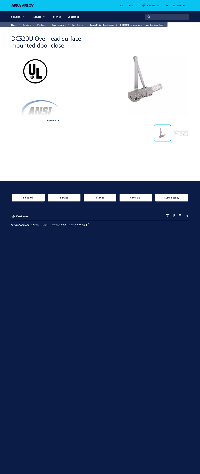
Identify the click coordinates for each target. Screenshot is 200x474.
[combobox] (167, 17)
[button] (24, 16)
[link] (119, 5)
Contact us (73, 16)
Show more (53, 120)
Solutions (16, 16)
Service (37, 16)
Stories (57, 16)
